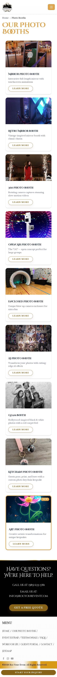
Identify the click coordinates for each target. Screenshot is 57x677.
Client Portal (29, 644)
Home (5, 18)
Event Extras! (10, 637)
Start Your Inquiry (28, 672)
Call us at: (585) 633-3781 (28, 585)
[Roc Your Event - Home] (24, 7)
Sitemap (7, 651)
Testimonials (29, 637)
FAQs (43, 637)
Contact (46, 644)
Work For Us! (10, 644)
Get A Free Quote (28, 607)
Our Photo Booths (24, 631)
